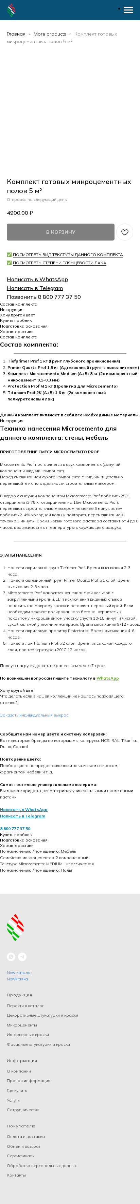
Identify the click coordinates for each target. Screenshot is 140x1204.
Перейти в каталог (25, 1005)
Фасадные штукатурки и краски (38, 1044)
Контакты (16, 1175)
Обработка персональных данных (41, 1165)
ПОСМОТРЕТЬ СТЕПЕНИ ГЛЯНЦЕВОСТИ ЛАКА (59, 262)
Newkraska (17, 978)
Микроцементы (22, 1024)
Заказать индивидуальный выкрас (34, 715)
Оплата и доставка (26, 1136)
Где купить (17, 1090)
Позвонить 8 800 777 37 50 (44, 296)
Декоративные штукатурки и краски (42, 1015)
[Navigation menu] (128, 10)
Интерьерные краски (28, 1034)
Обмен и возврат (23, 1146)
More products (51, 34)
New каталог (19, 972)
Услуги (13, 1100)
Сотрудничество (23, 1109)
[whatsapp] (11, 957)
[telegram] (22, 957)
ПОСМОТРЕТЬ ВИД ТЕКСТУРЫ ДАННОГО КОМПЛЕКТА (68, 254)
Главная (16, 34)
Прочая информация (28, 1080)
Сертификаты (21, 1155)
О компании (19, 1071)
